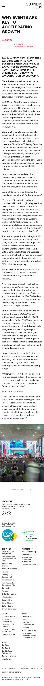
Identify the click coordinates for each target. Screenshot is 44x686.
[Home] (34, 5)
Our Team (5, 645)
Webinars (25, 627)
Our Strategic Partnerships (7, 652)
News (24, 614)
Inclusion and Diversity (7, 565)
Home (4, 668)
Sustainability (7, 600)
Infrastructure (7, 597)
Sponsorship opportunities (7, 620)
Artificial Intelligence (9, 569)
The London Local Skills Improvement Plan (9, 559)
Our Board (6, 648)
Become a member (29, 565)
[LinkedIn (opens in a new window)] (30, 489)
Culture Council (7, 606)
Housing (5, 572)
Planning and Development (7, 576)
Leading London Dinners (8, 625)
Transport (5, 591)
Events (5, 614)
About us (6, 642)
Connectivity (6, 588)
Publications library (29, 630)
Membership (27, 549)
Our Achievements (9, 656)
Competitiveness (8, 603)
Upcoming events (8, 616)
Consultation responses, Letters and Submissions (29, 636)
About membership (29, 552)
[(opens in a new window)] (9, 540)
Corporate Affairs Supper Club (8, 631)
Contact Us (12, 668)
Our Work (6, 549)
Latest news (26, 616)
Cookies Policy (23, 668)
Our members (27, 555)
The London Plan (8, 580)
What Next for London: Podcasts (28, 623)
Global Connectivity (9, 594)
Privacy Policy (36, 668)
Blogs (24, 619)
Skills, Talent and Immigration (8, 553)
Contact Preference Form (11, 672)
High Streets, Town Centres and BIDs (9, 584)
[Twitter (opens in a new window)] (26, 489)
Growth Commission (9, 609)
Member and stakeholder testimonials (27, 560)
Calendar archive (8, 634)
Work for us (6, 659)
